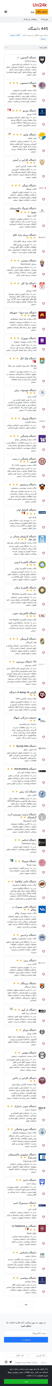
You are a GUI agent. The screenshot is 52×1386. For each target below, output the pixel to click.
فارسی (39, 1355)
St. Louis (15, 465)
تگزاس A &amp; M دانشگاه (22, 692)
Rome (29, 1233)
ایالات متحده (15, 35)
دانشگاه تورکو (29, 1030)
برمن (29, 964)
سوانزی (28, 1281)
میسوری (23, 465)
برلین (29, 396)
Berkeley (15, 594)
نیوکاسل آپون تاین (24, 772)
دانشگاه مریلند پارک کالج (24, 235)
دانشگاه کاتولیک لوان (26, 510)
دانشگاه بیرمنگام (28, 983)
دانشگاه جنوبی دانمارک (25, 1106)
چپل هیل (10, 543)
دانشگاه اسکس (29, 840)
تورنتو (29, 114)
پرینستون (14, 488)
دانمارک (33, 724)
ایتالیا (34, 1233)
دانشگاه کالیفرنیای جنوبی (24, 613)
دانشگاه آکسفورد (28, 57)
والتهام (14, 938)
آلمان (34, 189)
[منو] (7, 11)
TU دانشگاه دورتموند (26, 661)
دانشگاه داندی (29, 1180)
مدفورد (14, 1056)
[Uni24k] (40, 5)
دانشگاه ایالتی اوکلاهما (25, 881)
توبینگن (28, 189)
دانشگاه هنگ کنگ (28, 358)
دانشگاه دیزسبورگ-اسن (24, 1203)
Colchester (26, 843)
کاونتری (28, 422)
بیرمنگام (28, 987)
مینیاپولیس (14, 319)
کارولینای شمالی (20, 543)
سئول (25, 749)
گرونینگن (29, 642)
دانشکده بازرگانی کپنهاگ (24, 717)
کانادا (34, 114)
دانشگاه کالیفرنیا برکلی (25, 587)
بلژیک (34, 517)
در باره (43, 1362)
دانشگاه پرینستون (28, 484)
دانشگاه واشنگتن (28, 436)
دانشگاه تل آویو (29, 1009)
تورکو (29, 1033)
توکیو (30, 138)
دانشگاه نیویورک (28, 338)
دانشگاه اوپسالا (29, 861)
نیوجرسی (22, 488)
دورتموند (28, 665)
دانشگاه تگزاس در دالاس (24, 1078)
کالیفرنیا (23, 90)
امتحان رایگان (41, 12)
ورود (32, 12)
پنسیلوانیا (22, 1133)
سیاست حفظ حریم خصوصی (26, 1362)
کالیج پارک (17, 241)
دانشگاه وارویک (29, 418)
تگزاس (23, 166)
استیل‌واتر (15, 885)
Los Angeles (14, 619)
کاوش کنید (43, 47)
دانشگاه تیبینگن (29, 185)
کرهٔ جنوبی (32, 749)
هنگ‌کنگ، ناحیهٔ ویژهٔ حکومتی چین (24, 366)
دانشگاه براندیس (28, 935)
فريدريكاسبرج (24, 724)
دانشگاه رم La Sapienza (24, 1226)
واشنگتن (23, 439)
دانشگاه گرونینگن (28, 638)
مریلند (24, 241)
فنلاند (34, 1033)
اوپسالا (29, 865)
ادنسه (27, 1110)
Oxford (28, 61)
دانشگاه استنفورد (28, 83)
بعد (26, 1304)
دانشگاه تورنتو (29, 110)
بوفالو (17, 913)
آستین (18, 166)
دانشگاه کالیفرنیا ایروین (25, 562)
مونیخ (29, 216)
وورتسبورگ (27, 1161)
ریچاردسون (16, 1084)
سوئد (34, 865)
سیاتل (17, 439)
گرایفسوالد (27, 821)
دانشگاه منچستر (28, 260)
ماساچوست (22, 938)
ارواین (17, 568)
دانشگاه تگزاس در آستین (24, 160)
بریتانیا (43, 39)
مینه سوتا (22, 319)
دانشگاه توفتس (29, 1052)
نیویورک (23, 342)
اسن (29, 1209)
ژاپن (34, 138)
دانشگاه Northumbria (25, 769)
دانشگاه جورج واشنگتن (25, 1129)
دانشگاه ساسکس (28, 1252)
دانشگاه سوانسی (28, 1278)
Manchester (26, 264)
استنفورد (16, 90)
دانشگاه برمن (29, 960)
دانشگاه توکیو (29, 134)
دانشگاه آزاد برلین (27, 791)
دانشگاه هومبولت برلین (25, 390)
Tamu (18, 698)
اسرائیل (33, 1013)
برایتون (28, 1256)
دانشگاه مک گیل (28, 283)
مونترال (29, 291)
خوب (26, 1381)
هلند (34, 642)
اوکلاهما (23, 885)
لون (29, 517)
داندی (29, 1183)
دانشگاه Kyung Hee (26, 746)
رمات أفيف (25, 1013)
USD (18, 1355)
